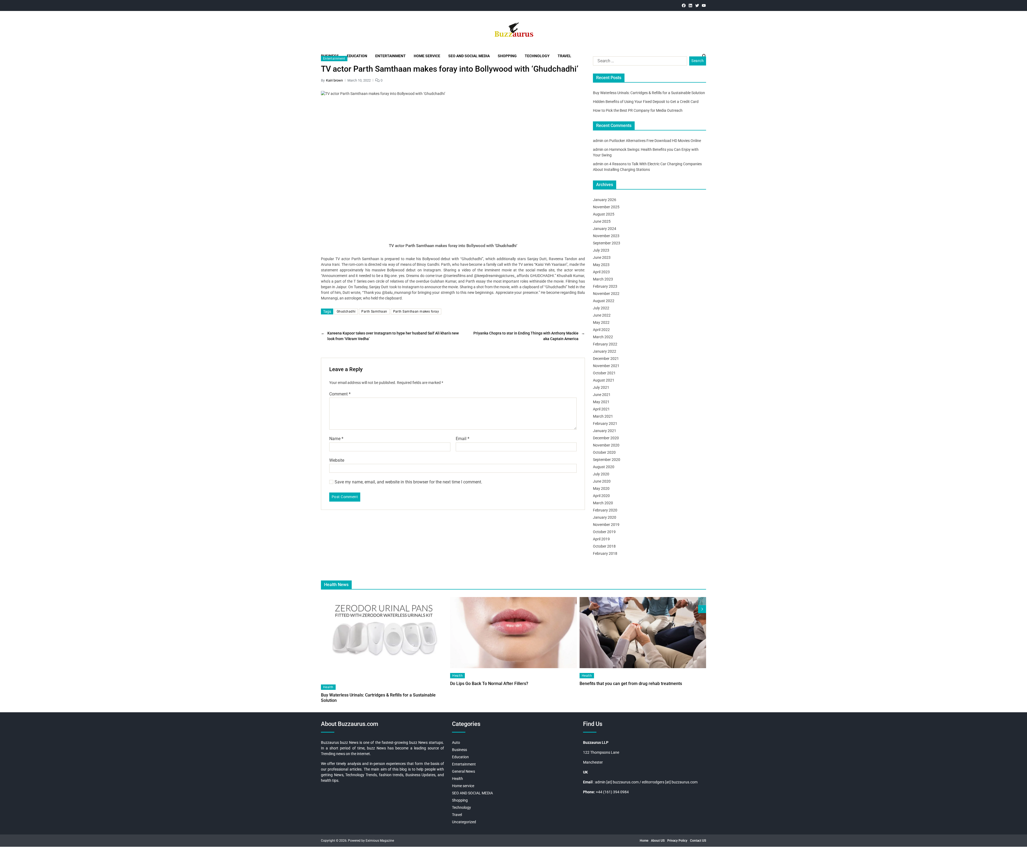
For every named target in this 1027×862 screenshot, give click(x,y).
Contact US (698, 840)
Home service (463, 786)
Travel (457, 815)
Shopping (460, 800)
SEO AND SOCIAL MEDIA (472, 793)
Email (462, 438)
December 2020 (606, 438)
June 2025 (602, 221)
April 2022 (601, 330)
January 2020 (604, 517)
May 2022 (601, 322)
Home (644, 840)
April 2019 (601, 539)
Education (460, 757)
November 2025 (606, 207)
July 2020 (601, 474)
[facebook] (683, 5)
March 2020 (603, 503)
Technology (461, 807)
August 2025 (603, 214)
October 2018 (604, 546)
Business (459, 750)
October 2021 (604, 373)
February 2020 (605, 510)
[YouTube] (704, 5)
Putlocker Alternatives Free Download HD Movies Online (655, 140)
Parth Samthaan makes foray (416, 311)
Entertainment (334, 58)
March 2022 (603, 337)
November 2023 (606, 236)
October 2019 (604, 532)
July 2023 (601, 250)
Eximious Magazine (380, 840)
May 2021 (601, 402)
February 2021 (605, 423)
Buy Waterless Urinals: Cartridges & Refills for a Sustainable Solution (649, 93)
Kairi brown (334, 80)
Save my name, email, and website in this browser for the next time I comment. (408, 482)
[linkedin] (690, 5)
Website (336, 460)
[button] (702, 609)
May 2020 (601, 488)
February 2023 (605, 286)
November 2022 (606, 293)
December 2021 (606, 358)
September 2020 (606, 459)
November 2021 (606, 366)
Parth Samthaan (374, 311)
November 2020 (606, 445)
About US (658, 840)
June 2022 (602, 315)
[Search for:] (639, 62)
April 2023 (601, 272)
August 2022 (603, 301)
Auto (456, 742)
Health (328, 687)
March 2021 (603, 416)
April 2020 (601, 496)
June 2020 (602, 481)
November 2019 (606, 524)
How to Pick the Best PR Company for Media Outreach (638, 110)
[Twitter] (697, 5)
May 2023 (601, 265)
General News (463, 771)
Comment (340, 394)
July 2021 (601, 387)
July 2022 (601, 308)
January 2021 (604, 431)
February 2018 (605, 553)
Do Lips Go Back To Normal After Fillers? (489, 683)
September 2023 (606, 243)
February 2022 (605, 344)
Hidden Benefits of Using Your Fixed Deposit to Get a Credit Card (646, 101)
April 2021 (601, 409)
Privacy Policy (677, 840)
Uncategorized (464, 822)
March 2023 (603, 279)
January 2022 (604, 351)
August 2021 (603, 380)
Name (336, 438)
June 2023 (602, 257)
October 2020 (604, 452)
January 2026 (604, 200)
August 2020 (603, 467)
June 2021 (602, 394)
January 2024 (604, 228)
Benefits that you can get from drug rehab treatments (631, 683)
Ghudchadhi (346, 311)
